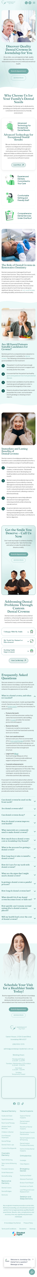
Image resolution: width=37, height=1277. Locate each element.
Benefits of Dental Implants (26, 1128)
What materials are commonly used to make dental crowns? (15, 831)
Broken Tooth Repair (27, 1183)
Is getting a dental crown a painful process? (17, 883)
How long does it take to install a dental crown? (16, 857)
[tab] (18, 126)
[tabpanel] (18, 152)
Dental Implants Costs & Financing (27, 1139)
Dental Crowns (6, 1188)
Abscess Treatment (26, 1179)
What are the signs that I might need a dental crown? (15, 874)
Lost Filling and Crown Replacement (27, 1191)
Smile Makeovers (7, 1172)
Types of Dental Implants (25, 1117)
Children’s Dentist (7, 1132)
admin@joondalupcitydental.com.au (18, 1049)
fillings (16, 754)
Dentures (5, 1195)
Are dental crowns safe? (12, 808)
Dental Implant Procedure (25, 1122)
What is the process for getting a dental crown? (16, 848)
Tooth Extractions (7, 1119)
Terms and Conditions (9, 1229)
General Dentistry (9, 1111)
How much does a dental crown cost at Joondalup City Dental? (15, 840)
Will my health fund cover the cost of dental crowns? (17, 918)
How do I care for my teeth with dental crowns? (15, 866)
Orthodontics (25, 1156)
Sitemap (32, 1229)
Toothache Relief (25, 1175)
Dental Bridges (7, 1191)
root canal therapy (28, 290)
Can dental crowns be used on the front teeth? (16, 801)
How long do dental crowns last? (16, 891)
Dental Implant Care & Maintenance (27, 1133)
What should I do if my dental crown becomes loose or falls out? (17, 898)
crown (13, 720)
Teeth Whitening (7, 1160)
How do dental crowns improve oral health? (15, 822)
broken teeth (12, 706)
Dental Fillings (6, 1141)
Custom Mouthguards (9, 1148)
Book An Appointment (18, 554)
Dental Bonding (7, 1176)
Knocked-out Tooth (26, 1186)
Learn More (17, 165)
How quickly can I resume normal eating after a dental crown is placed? (16, 908)
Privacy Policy (28, 1223)
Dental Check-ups (8, 1145)
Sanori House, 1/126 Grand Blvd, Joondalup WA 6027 (18, 1038)
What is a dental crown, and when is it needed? (16, 696)
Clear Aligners (24, 1164)
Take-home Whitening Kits (9, 1164)
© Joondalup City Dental (12, 1223)
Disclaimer (22, 1229)
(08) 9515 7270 (19, 1044)
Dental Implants (26, 1111)
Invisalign (23, 1160)
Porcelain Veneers (8, 1169)
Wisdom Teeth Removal (6, 1127)
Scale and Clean (7, 1116)
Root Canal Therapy (8, 1123)
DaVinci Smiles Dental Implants (27, 1150)
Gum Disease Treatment (6, 1136)
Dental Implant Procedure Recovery (27, 1144)
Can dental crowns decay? (13, 815)
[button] (18, 632)
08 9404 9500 (18, 560)
